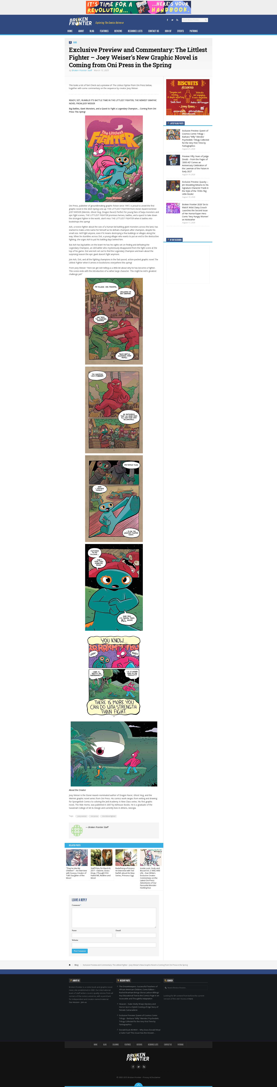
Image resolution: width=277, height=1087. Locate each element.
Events (180, 31)
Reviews (118, 31)
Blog (92, 31)
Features (104, 31)
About (81, 31)
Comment (76, 905)
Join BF (168, 31)
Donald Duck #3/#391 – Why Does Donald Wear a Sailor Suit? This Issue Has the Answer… (140, 1031)
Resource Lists (135, 31)
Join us (84, 1002)
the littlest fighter (109, 816)
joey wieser (82, 816)
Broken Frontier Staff (82, 70)
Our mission (74, 1002)
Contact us (153, 31)
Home (70, 31)
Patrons (194, 31)
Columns (116, 1044)
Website (75, 940)
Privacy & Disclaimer (151, 1077)
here (191, 998)
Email (118, 930)
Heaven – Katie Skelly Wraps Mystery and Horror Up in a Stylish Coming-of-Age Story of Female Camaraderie (138, 1007)
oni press (94, 816)
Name (74, 930)
